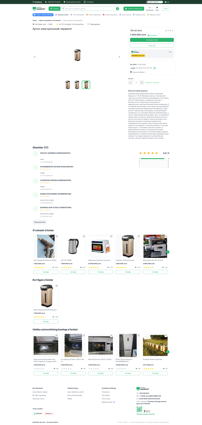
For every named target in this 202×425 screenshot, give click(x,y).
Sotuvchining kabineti (74, 395)
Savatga (46, 272)
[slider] (45, 155)
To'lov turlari (106, 399)
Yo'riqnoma (90, 2)
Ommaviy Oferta (52, 422)
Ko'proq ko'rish (39, 222)
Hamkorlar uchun (38, 399)
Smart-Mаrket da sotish (75, 392)
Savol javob (106, 395)
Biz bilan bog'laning (39, 395)
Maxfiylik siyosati (39, 422)
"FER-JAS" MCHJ (136, 30)
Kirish (166, 8)
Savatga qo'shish (152, 40)
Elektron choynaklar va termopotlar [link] (50, 20)
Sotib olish (151, 45)
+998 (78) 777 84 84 (54, 2)
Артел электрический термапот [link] (73, 20)
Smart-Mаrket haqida (40, 392)
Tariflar (69, 399)
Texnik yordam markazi (73, 2)
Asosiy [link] (35, 20)
